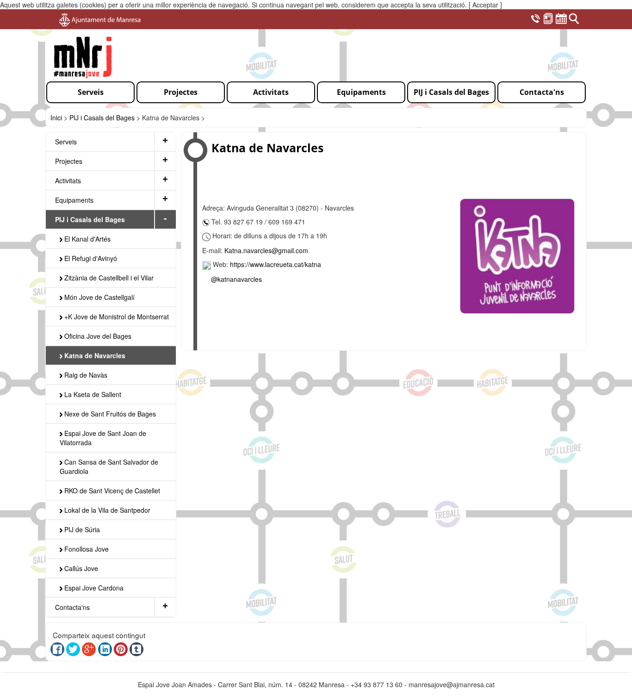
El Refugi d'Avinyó (89, 258)
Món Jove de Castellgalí (98, 297)
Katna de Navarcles (93, 355)
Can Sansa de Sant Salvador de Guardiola (109, 466)
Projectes (68, 161)
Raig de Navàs (84, 374)
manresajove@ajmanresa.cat (452, 684)
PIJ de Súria (81, 529)
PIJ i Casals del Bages (102, 117)
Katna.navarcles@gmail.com (266, 250)
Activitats (68, 180)
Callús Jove (80, 568)
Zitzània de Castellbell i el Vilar (108, 277)
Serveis (66, 141)
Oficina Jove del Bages (96, 336)
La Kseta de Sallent (91, 394)
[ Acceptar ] (485, 4)
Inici (56, 117)
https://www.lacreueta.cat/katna (275, 264)
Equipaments (74, 200)
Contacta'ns (72, 607)
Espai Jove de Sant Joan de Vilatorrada (103, 438)
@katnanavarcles (236, 279)
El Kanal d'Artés (86, 238)
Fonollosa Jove (85, 548)
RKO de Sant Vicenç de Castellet (111, 490)
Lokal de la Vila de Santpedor (106, 510)
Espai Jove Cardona (93, 587)
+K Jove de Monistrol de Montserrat (115, 316)
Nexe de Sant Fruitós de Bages (109, 413)
